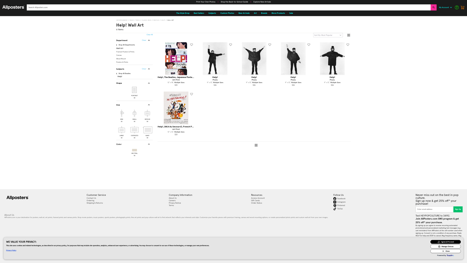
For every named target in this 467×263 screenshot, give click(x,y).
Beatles (156, 20)
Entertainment (122, 20)
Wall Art (170, 20)
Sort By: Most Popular (323, 35)
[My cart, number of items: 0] (463, 7)
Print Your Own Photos (205, 2)
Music (132, 20)
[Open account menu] (451, 7)
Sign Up (458, 209)
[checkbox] (121, 115)
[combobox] (229, 7)
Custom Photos (227, 13)
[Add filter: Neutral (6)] (134, 149)
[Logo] (13, 7)
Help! (163, 20)
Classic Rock (146, 20)
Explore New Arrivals (262, 2)
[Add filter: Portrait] (134, 90)
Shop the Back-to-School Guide (234, 2)
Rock (138, 20)
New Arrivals (244, 13)
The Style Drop (182, 13)
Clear (144, 69)
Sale (291, 13)
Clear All (150, 35)
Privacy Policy (11, 250)
